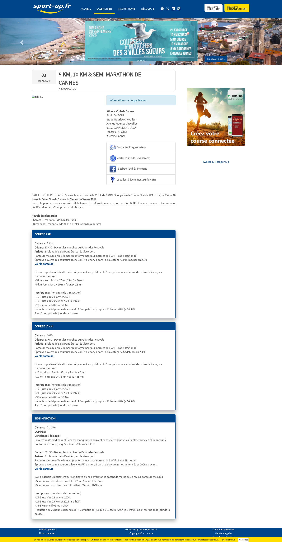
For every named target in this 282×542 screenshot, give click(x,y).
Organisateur (237, 8)
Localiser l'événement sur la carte (136, 179)
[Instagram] (178, 10)
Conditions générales (223, 529)
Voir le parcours (44, 264)
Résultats (147, 8)
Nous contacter (47, 533)
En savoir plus (228, 539)
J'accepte (243, 539)
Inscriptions (126, 8)
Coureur (213, 8)
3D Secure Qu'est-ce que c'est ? (141, 529)
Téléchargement (47, 529)
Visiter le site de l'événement (133, 158)
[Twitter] (167, 10)
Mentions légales (223, 533)
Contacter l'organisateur (131, 147)
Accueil (86, 8)
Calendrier (104, 8)
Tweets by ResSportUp (216, 161)
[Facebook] (162, 10)
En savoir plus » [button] (216, 59)
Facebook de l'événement (131, 169)
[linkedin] (173, 10)
